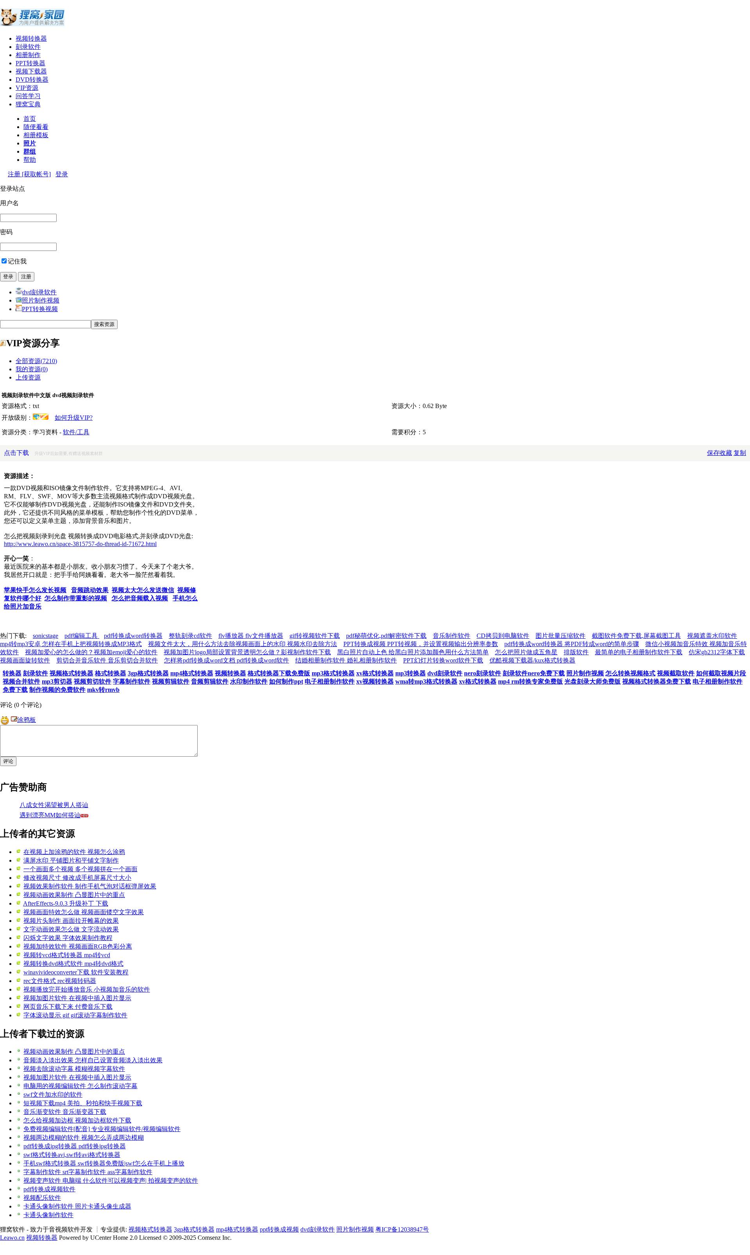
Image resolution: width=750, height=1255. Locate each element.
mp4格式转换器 (237, 1229)
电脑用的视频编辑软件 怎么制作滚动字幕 (80, 1086)
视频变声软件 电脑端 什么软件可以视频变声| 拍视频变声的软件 (110, 1180)
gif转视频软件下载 (314, 635)
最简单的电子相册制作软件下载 (638, 652)
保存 (713, 452)
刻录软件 (28, 46)
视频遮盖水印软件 (712, 635)
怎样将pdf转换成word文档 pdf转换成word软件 (226, 660)
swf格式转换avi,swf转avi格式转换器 (71, 1154)
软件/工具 (76, 432)
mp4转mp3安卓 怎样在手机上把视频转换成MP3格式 (71, 644)
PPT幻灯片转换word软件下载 (443, 660)
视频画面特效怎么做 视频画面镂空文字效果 (83, 912)
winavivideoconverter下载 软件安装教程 (76, 972)
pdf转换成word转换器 (133, 635)
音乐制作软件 (451, 635)
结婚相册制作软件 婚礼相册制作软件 (346, 660)
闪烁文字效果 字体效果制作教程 (67, 938)
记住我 (17, 261)
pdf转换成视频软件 (49, 1189)
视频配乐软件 (42, 1197)
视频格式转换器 (150, 1229)
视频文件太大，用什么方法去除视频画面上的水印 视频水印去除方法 (242, 644)
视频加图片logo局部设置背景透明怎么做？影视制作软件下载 (247, 652)
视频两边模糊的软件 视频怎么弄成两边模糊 (83, 1137)
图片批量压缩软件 (561, 635)
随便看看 (35, 127)
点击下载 (16, 452)
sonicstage (45, 635)
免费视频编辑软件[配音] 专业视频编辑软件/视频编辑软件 (101, 1129)
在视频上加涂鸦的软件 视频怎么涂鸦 (74, 852)
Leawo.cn (12, 1237)
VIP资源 (27, 87)
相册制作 (28, 55)
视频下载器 (31, 71)
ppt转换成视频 (279, 1229)
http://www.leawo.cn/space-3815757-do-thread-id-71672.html (80, 544)
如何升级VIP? (74, 417)
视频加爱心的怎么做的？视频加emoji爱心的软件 (91, 652)
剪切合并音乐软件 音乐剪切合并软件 (107, 660)
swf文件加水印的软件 (52, 1094)
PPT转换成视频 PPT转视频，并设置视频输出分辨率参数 (420, 644)
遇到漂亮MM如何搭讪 (50, 815)
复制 (740, 452)
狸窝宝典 (28, 104)
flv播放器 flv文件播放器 (250, 635)
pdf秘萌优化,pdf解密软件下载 (386, 635)
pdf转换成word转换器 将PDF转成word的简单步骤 (571, 644)
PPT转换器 (30, 63)
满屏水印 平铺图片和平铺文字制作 (71, 860)
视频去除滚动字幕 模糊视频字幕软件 (74, 1068)
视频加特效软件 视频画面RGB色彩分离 (77, 946)
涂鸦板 (26, 719)
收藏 (726, 452)
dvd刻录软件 (39, 292)
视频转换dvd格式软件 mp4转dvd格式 (73, 963)
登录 (61, 174)
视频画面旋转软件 (25, 660)
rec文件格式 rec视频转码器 (59, 981)
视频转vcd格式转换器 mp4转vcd (66, 955)
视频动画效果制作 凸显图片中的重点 (74, 895)
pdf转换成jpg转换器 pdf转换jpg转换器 (74, 1146)
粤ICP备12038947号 (402, 1229)
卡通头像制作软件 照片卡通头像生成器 (77, 1206)
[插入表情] (4, 719)
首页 (29, 118)
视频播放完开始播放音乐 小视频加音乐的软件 (86, 989)
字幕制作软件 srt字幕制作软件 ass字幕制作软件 (87, 1172)
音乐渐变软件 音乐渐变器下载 (64, 1111)
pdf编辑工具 (81, 635)
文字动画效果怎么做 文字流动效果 (71, 929)
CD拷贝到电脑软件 (503, 635)
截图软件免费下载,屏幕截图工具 (636, 635)
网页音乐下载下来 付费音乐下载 (67, 1006)
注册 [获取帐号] (29, 174)
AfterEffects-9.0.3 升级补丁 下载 (65, 903)
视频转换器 (31, 38)
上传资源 (28, 377)
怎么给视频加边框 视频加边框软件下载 (77, 1120)
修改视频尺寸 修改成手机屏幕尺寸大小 (77, 877)
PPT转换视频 (40, 309)
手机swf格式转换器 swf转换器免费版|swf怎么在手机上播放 (103, 1163)
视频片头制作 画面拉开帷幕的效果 (71, 920)
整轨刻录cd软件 (190, 635)
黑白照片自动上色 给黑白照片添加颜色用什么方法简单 (413, 652)
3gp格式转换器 (194, 1229)
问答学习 (28, 96)
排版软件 (576, 652)
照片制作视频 (40, 300)
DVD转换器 (32, 79)
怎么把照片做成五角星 (526, 652)
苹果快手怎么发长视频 (35, 590)
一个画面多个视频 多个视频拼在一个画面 (80, 869)
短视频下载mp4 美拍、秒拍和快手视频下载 (82, 1103)
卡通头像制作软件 (48, 1215)
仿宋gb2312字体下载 (717, 652)
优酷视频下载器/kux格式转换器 (532, 660)
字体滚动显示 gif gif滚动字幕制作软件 (75, 1015)
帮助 (29, 159)
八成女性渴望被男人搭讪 (54, 805)
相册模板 (35, 135)
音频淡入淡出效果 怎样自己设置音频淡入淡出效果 (92, 1060)
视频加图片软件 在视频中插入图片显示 (77, 998)
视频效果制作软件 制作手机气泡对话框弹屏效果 (89, 886)
